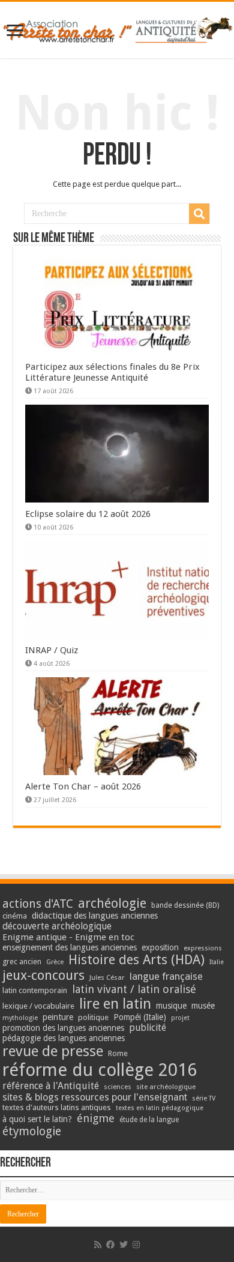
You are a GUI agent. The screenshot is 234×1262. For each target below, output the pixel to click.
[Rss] (98, 1244)
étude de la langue (149, 1120)
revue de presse (52, 1051)
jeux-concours (43, 975)
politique (93, 1017)
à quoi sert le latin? (37, 1119)
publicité (147, 1027)
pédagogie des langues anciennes (63, 1038)
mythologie (20, 1018)
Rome (118, 1053)
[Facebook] (110, 1244)
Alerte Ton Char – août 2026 (83, 786)
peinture (58, 1017)
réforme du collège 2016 (99, 1070)
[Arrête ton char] (117, 28)
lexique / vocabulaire (38, 1005)
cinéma (14, 915)
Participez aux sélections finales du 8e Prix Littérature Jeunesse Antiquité (112, 372)
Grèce (55, 962)
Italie (216, 962)
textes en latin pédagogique (159, 1108)
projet (180, 1018)
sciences (117, 1086)
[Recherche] (199, 214)
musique (171, 1005)
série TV (203, 1098)
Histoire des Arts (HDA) (136, 959)
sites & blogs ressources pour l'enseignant (94, 1097)
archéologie (112, 903)
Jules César (107, 977)
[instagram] (136, 1244)
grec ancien (21, 961)
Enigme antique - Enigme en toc (68, 937)
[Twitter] (123, 1244)
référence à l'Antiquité (50, 1085)
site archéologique (166, 1086)
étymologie (31, 1131)
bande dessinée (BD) (185, 905)
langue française (166, 976)
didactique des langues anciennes (95, 915)
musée (203, 1005)
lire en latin (115, 1003)
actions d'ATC (37, 904)
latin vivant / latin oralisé (134, 989)
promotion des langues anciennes (63, 1028)
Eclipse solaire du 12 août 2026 (88, 514)
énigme (96, 1118)
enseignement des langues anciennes (69, 947)
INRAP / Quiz (51, 650)
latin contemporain (34, 990)
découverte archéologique (57, 926)
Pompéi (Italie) (139, 1017)
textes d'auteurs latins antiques (56, 1107)
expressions (203, 948)
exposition (160, 947)
